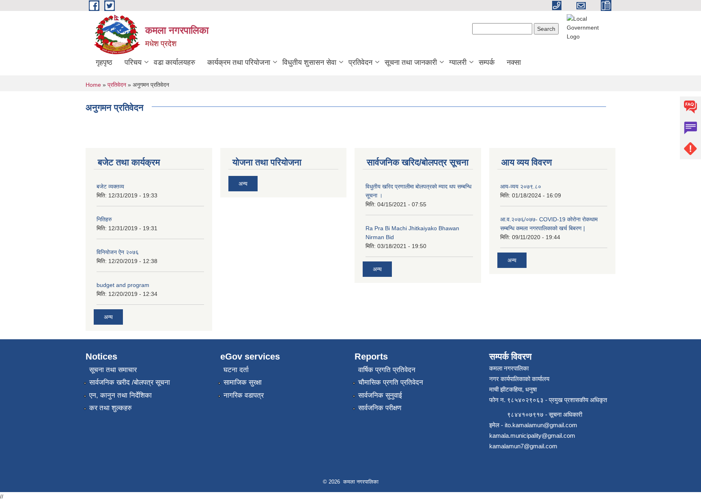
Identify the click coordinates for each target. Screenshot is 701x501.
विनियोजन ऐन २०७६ (118, 252)
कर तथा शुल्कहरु (110, 408)
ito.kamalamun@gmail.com (541, 425)
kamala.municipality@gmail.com (532, 435)
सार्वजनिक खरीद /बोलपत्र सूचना (129, 382)
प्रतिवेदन (360, 62)
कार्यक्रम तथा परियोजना (238, 62)
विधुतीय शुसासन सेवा (309, 62)
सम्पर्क (487, 62)
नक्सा (514, 62)
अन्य (108, 317)
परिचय (133, 62)
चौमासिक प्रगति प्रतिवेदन (390, 382)
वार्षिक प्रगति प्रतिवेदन (386, 370)
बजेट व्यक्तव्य (110, 186)
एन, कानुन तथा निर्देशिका (120, 395)
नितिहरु (104, 219)
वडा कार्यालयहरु (174, 62)
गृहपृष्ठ (104, 62)
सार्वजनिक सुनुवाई (380, 395)
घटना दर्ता (236, 370)
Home (93, 84)
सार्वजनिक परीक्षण (379, 408)
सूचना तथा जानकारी (411, 62)
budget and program (123, 285)
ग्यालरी (458, 62)
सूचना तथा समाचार (113, 370)
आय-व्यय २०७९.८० (520, 186)
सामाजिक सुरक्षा (243, 382)
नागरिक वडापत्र (244, 395)
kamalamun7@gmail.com (523, 446)
